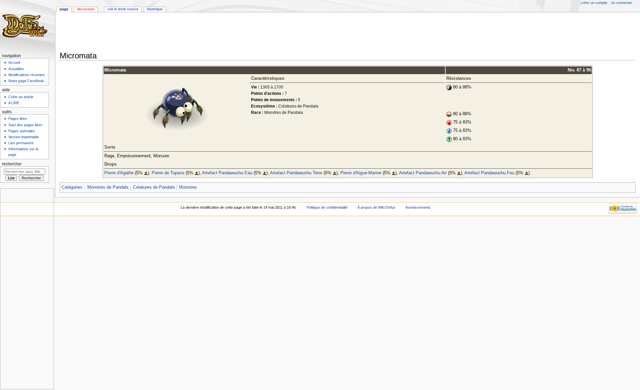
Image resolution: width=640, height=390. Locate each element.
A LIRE (13, 103)
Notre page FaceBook (26, 81)
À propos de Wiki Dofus (376, 207)
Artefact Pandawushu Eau (227, 173)
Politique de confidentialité (327, 207)
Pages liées (17, 119)
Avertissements (418, 207)
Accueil (14, 62)
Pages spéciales (21, 131)
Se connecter (621, 3)
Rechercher (12, 164)
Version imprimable (23, 137)
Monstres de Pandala (107, 187)
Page (64, 9)
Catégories (72, 187)
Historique (155, 9)
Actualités (16, 69)
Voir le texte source (122, 9)
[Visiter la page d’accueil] (26, 26)
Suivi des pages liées (25, 125)
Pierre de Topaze (168, 173)
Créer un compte (594, 3)
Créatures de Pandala (154, 187)
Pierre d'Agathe (119, 173)
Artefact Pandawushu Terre (296, 173)
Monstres (188, 187)
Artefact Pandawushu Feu (489, 173)
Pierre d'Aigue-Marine (360, 173)
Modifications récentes (26, 75)
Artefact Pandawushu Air (423, 173)
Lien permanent (20, 143)
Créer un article (20, 97)
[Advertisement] (181, 32)
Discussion (85, 9)
